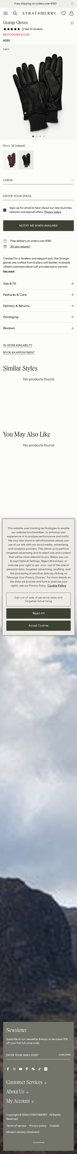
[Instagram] (14, 1069)
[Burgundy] (11, 160)
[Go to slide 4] (44, 136)
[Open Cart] (71, 13)
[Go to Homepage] (39, 13)
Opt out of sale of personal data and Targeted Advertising (38, 599)
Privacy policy (52, 212)
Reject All (39, 613)
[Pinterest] (26, 1069)
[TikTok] (39, 1069)
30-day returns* (20, 246)
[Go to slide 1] (33, 136)
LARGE (8, 180)
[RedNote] (45, 1069)
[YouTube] (20, 1069)
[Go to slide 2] (37, 136)
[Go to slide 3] (40, 136)
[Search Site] (15, 13)
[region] (38, 577)
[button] (32, 29)
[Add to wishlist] (72, 23)
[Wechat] (33, 1069)
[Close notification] (72, 3)
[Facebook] (7, 1069)
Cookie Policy (56, 585)
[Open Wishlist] (64, 13)
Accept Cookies (38, 625)
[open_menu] (5, 13)
